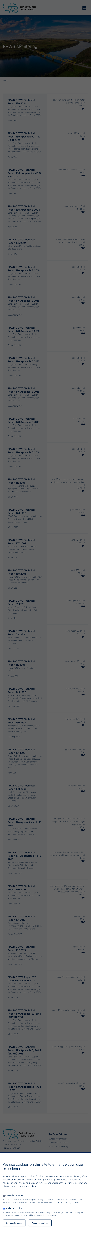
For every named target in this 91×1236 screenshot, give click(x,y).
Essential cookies (14, 1195)
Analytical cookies (14, 1208)
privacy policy (29, 1186)
